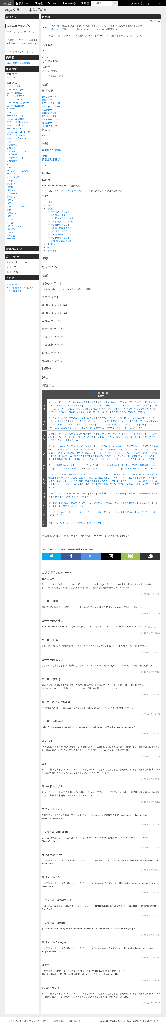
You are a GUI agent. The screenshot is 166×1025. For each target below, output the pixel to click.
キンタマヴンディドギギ (105, 421)
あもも (78, 405)
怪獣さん (73, 417)
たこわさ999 (87, 449)
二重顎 (135, 465)
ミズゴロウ (12, 160)
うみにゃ (128, 408)
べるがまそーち (144, 480)
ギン (90, 421)
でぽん (99, 455)
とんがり (151, 459)
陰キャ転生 (91, 408)
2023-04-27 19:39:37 (150, 934)
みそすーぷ (131, 493)
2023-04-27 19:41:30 (150, 694)
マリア (10, 167)
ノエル (105, 468)
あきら (92, 402)
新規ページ (24, 3)
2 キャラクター (54, 205)
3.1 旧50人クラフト (60, 211)
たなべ (112, 449)
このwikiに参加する (140, 3)
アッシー (124, 402)
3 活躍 (50, 208)
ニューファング (61, 468)
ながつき (68, 465)
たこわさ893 (73, 449)
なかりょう (79, 465)
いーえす (131, 405)
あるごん (110, 405)
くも (60, 424)
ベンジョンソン (14, 225)
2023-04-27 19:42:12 (150, 632)
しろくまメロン (131, 436)
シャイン (77, 436)
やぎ (50, 502)
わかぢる (81, 522)
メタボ (10, 141)
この (57, 427)
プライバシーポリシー (39, 1020)
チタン (111, 452)
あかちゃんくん (80, 402)
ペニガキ (11, 222)
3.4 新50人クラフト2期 (62, 221)
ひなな (74, 477)
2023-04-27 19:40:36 (150, 801)
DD (71, 455)
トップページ (13, 284)
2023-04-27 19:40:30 (150, 824)
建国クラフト (48, 99)
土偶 (56, 459)
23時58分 (144, 465)
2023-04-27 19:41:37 (150, 671)
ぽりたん (150, 484)
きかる (64, 421)
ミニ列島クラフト (15, 157)
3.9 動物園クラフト (60, 237)
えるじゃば (85, 411)
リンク (119, 511)
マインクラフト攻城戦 (17, 170)
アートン (63, 402)
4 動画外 (51, 244)
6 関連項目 (52, 250)
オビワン (142, 411)
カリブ (151, 417)
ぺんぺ (76, 484)
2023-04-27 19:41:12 (150, 756)
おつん (122, 411)
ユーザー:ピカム (14, 92)
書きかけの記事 (58, 29)
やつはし (64, 502)
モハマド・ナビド (15, 115)
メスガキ (11, 147)
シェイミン (139, 433)
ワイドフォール (67, 522)
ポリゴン (11, 190)
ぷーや (141, 477)
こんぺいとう (136, 427)
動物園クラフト (49, 122)
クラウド (68, 424)
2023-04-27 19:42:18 (150, 613)
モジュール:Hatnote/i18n (18, 131)
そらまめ (73, 440)
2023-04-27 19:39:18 (150, 1003)
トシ (71, 459)
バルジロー (144, 474)
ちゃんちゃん (122, 452)
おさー (106, 411)
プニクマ (11, 238)
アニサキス (150, 402)
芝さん (57, 436)
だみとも (61, 452)
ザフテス (101, 433)
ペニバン (11, 219)
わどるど (91, 522)
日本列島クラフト (50, 119)
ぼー (83, 484)
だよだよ (71, 452)
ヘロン (10, 232)
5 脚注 (50, 247)
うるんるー (139, 408)
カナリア (132, 417)
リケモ (86, 511)
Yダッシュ (53, 522)
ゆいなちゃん (95, 502)
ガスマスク (102, 417)
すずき (152, 436)
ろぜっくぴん (56, 515)
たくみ (80, 446)
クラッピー (79, 424)
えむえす (52, 411)
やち (56, 502)
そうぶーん (62, 440)
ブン (9, 242)
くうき (134, 421)
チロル (55, 455)
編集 (40, 3)
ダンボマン (100, 452)
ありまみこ (99, 405)
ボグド (10, 209)
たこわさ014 (101, 446)
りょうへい (109, 511)
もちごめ (65, 496)
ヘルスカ (11, 235)
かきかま (91, 417)
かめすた (142, 417)
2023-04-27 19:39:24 (150, 980)
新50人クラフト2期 (51, 106)
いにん (71, 408)
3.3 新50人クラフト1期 (62, 218)
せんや (51, 440)
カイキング (53, 417)
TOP (10, 1020)
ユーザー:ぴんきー (15, 99)
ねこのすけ (94, 468)
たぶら (153, 449)
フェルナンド (63, 480)
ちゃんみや (136, 452)
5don (50, 427)
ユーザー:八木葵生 (15, 89)
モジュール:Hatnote (16, 134)
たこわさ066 (142, 446)
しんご (143, 436)
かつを (113, 417)
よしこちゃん (145, 502)
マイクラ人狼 (13, 177)
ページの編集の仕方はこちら (20, 287)
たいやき (61, 446)
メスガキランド (14, 144)
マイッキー (12, 173)
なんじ (118, 465)
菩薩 (106, 484)
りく (79, 511)
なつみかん (108, 465)
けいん (110, 424)
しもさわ (67, 436)
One (99, 522)
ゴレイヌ (124, 427)
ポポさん (11, 196)
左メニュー (12, 77)
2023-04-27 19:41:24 (150, 714)
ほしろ (113, 484)
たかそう (71, 446)
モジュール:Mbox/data (17, 121)
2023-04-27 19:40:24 (150, 847)
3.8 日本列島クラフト (61, 234)
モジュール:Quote (15, 118)
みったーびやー (146, 493)
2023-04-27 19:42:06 (150, 652)
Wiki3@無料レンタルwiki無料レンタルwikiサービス (134, 1020)
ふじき (74, 480)
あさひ (100, 402)
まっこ (92, 493)
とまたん (90, 459)
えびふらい (152, 408)
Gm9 (130, 433)
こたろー (150, 424)
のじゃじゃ (115, 468)
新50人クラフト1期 (51, 103)
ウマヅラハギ (115, 408)
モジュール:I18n (14, 128)
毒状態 (63, 459)
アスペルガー (112, 402)
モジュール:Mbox (15, 125)
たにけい (121, 449)
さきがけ (58, 433)
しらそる (110, 436)
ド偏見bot (79, 459)
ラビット (71, 511)
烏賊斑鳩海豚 (143, 405)
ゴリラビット (112, 427)
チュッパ (147, 452)
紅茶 (142, 424)
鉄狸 (86, 455)
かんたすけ (53, 421)
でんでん (109, 455)
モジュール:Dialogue (16, 138)
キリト (83, 421)
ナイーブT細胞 (55, 465)
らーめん (61, 511)
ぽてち (121, 484)
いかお (154, 405)
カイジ (64, 417)
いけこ (53, 408)
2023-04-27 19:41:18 (150, 733)
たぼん (51, 452)
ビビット (83, 477)
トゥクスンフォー (136, 455)
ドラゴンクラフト (50, 116)
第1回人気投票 (51, 150)
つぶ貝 (64, 455)
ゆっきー (124, 502)
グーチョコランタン (149, 421)
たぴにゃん (132, 449)
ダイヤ (51, 446)
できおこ (78, 455)
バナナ (109, 474)
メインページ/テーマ (16, 151)
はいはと (52, 474)
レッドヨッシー (142, 511)
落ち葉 (114, 411)
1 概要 (50, 201)
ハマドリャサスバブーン (125, 474)
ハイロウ (73, 474)
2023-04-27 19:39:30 (150, 957)
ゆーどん (108, 502)
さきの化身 (82, 433)
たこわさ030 (115, 446)
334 (109, 433)
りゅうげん (97, 511)
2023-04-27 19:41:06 (150, 779)
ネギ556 (120, 35)
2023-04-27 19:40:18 (150, 869)
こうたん (134, 424)
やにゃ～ (83, 502)
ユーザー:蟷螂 (13, 86)
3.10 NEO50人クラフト (62, 240)
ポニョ (10, 199)
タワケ (80, 452)
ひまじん (93, 477)
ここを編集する (14, 290)
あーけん (52, 402)
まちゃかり (82, 493)
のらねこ (137, 468)
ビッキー (58, 477)
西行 (50, 433)
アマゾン (69, 405)
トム (122, 459)
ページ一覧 (71, 3)
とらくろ (130, 459)
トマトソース (102, 459)
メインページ (13, 154)
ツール (53, 3)
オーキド (97, 411)
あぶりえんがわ (55, 405)
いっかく (62, 408)
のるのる (153, 468)
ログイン (159, 3)
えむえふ (63, 411)
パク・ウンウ (85, 474)
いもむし (80, 408)
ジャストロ (88, 436)
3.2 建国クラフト (59, 214)
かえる (82, 417)
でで (92, 455)
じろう (119, 436)
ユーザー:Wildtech (15, 105)
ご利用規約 (20, 1020)
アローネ (120, 405)
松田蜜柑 (101, 493)
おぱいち (132, 411)
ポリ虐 (10, 186)
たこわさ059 (128, 446)
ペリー (10, 216)
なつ (89, 465)
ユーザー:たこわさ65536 (18, 102)
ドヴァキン (120, 455)
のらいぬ (126, 468)
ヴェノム (103, 408)
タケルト (89, 446)
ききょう (73, 421)
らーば (51, 511)
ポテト (10, 203)
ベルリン (11, 229)
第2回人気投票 (51, 159)
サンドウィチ (119, 433)
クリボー (100, 424)
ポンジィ (11, 183)
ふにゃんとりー (102, 480)
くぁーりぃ (124, 421)
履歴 (86, 3)
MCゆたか (73, 411)
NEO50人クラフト (50, 125)
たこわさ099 (59, 449)
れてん (155, 511)
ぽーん (90, 484)
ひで (67, 477)
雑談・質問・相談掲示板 (18, 63)
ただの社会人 (101, 449)
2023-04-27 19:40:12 (150, 892)
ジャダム (99, 436)
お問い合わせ (74, 1020)
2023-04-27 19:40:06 (150, 915)
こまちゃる (66, 427)
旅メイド (144, 449)
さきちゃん (70, 433)
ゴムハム (77, 427)
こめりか (87, 427)
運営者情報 (59, 1020)
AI (70, 402)
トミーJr (114, 459)
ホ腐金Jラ (11, 212)
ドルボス (140, 459)
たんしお (46, 289)
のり (145, 468)
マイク (10, 180)
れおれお (129, 511)
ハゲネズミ (99, 474)
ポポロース (12, 193)
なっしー (97, 465)
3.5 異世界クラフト (60, 224)
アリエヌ (87, 405)
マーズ (10, 164)
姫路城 (102, 477)
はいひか (63, 474)
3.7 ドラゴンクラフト (61, 231)
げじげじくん (121, 424)
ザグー (92, 433)
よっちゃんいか (78, 505)
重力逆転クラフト (50, 112)
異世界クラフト (49, 109)
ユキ (9, 112)
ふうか (133, 477)
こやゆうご (99, 427)
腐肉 (81, 480)
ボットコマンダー (15, 206)
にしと (127, 465)
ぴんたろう (112, 477)
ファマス (124, 477)
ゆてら (133, 502)
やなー (74, 502)
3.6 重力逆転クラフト (61, 227)
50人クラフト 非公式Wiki (25, 9)
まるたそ (120, 493)
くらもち (90, 424)
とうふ (149, 455)
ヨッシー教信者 (61, 505)
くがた (53, 424)
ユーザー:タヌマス (15, 95)
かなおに (122, 417)
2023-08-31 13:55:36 (150, 593)
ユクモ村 (11, 108)
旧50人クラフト (49, 96)
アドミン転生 (136, 402)
